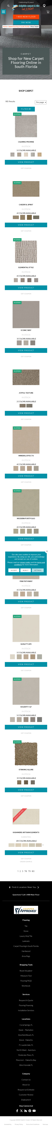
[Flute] (36, 217)
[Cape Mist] (36, 280)
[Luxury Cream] (26, 343)
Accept (14, 570)
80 (33, 871)
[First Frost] (26, 189)
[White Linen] (26, 628)
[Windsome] (23, 594)
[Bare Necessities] (29, 531)
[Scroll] (26, 656)
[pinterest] (30, 1110)
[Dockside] (26, 782)
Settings (37, 570)
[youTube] (34, 1110)
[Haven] (23, 531)
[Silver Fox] (36, 531)
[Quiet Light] (23, 217)
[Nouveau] (32, 845)
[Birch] (36, 468)
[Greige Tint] (33, 782)
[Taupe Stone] (40, 719)
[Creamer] (25, 845)
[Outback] (26, 377)
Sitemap (45, 1124)
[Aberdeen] (19, 154)
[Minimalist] (26, 691)
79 (29, 871)
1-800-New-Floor (33, 895)
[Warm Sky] (26, 754)
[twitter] (21, 1110)
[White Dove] (26, 503)
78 (25, 871)
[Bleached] (19, 719)
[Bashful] (18, 845)
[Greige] (33, 719)
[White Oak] (26, 440)
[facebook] (17, 1110)
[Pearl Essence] (19, 656)
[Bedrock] (29, 280)
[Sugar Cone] (29, 594)
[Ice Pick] (36, 594)
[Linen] (16, 594)
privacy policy (25, 562)
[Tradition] (33, 656)
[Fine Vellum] (40, 154)
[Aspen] (23, 468)
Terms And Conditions (32, 1124)
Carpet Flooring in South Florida (18, 26)
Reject (25, 570)
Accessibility (7, 1124)
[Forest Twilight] (29, 405)
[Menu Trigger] (3, 11)
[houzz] (25, 1110)
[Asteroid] (33, 343)
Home (5, 26)
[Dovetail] (26, 154)
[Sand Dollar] (26, 251)
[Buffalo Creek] (29, 217)
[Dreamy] (26, 719)
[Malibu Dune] (26, 314)
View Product (26, 162)
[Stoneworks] (33, 154)
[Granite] (29, 468)
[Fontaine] (23, 280)
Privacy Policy (19, 1124)
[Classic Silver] (26, 126)
